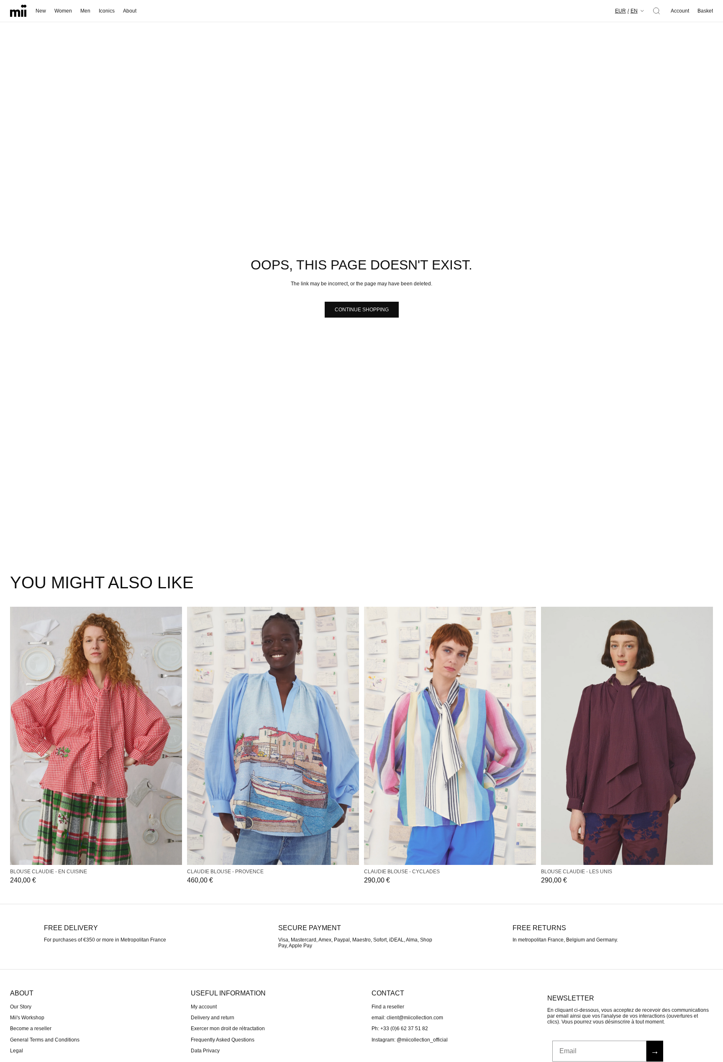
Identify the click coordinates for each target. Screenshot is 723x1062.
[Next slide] (172, 735)
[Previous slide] (19, 735)
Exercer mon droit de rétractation (228, 1028)
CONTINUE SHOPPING (362, 310)
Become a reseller (30, 1028)
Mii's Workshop (27, 1018)
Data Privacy (205, 1051)
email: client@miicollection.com (407, 1018)
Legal (16, 1051)
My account (204, 1006)
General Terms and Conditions (44, 1040)
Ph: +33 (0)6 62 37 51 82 (400, 1028)
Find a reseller (388, 1006)
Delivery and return (212, 1018)
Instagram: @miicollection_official (410, 1040)
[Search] (656, 11)
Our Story (20, 1006)
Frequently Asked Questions (222, 1040)
